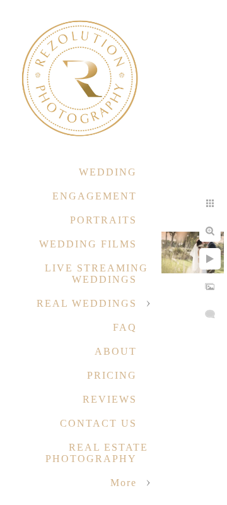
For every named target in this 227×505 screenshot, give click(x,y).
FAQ (125, 327)
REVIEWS (110, 399)
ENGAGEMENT (94, 196)
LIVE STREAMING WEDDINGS (96, 274)
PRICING (112, 375)
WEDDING (108, 172)
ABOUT (116, 351)
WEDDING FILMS (88, 244)
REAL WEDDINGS (87, 303)
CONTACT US (98, 423)
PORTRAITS (103, 220)
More (123, 482)
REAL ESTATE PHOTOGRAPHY (96, 453)
